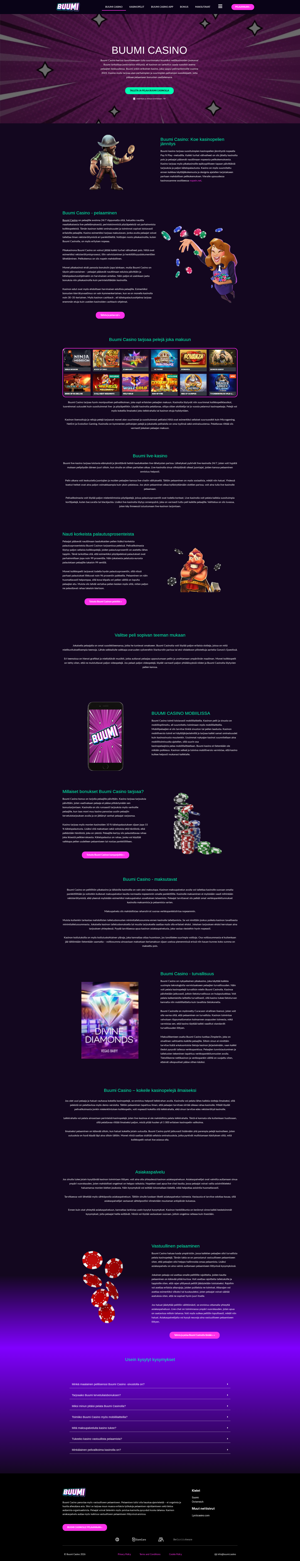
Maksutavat (202, 7)
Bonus (184, 7)
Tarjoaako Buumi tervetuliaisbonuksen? (96, 1395)
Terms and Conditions (150, 1554)
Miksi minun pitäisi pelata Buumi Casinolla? (99, 1406)
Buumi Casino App (162, 7)
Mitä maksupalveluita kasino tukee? (94, 1428)
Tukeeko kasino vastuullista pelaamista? (97, 1438)
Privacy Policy (124, 1554)
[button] (150, 1384)
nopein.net (195, 180)
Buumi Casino (70, 220)
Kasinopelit (136, 7)
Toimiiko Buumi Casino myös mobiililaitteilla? (100, 1417)
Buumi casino (113, 7)
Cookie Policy (175, 1554)
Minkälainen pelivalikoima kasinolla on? (96, 1449)
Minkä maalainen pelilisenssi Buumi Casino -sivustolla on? (108, 1384)
